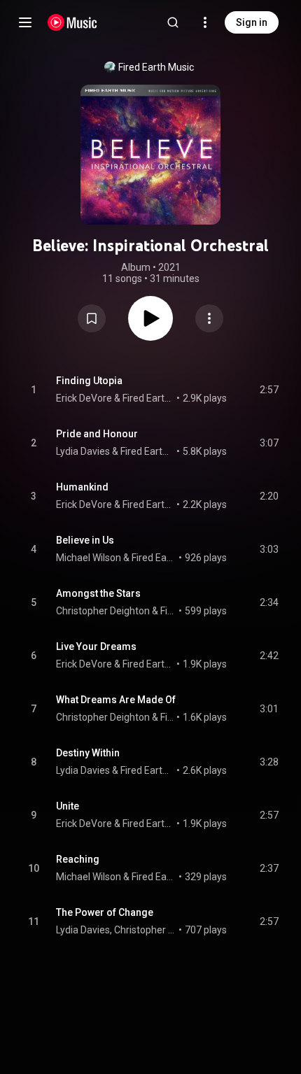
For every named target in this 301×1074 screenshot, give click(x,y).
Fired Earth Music (156, 67)
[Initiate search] (173, 22)
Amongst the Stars (98, 593)
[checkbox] (268, 389)
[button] (92, 318)
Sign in (251, 22)
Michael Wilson (88, 557)
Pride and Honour (97, 433)
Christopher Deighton (103, 610)
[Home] (72, 22)
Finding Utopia (89, 380)
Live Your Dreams (96, 646)
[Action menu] (209, 318)
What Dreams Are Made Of (116, 699)
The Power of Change (104, 912)
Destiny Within (88, 752)
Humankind (82, 487)
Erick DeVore (84, 398)
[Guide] (25, 22)
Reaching (77, 859)
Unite (67, 806)
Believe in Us (85, 540)
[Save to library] (91, 318)
